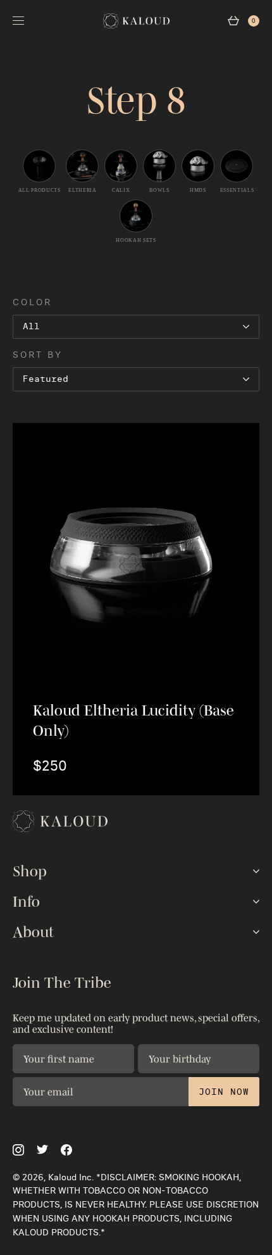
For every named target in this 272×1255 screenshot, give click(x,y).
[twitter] (42, 1149)
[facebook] (66, 1150)
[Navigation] (18, 20)
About (33, 932)
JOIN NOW (224, 1091)
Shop (30, 871)
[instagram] (18, 1150)
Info (26, 901)
